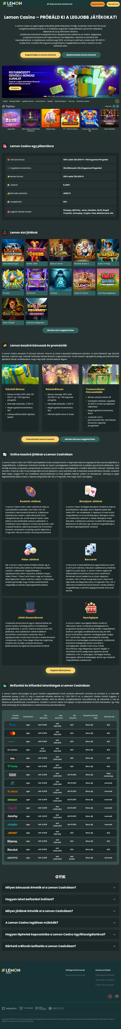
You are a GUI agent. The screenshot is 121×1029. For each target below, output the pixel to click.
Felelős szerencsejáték (104, 985)
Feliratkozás (113, 4)
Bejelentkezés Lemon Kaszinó (81, 55)
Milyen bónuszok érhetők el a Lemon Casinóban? (40, 887)
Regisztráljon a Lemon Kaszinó (40, 55)
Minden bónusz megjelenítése (80, 439)
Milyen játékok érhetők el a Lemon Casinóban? (39, 911)
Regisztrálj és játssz (60, 670)
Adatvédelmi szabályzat (105, 980)
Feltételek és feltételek (104, 975)
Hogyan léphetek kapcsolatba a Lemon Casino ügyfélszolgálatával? (55, 934)
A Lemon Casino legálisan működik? (31, 923)
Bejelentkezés (98, 4)
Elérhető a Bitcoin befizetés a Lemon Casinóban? (40, 946)
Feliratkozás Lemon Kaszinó (40, 439)
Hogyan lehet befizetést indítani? (29, 899)
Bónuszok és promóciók (61, 4)
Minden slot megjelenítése (60, 330)
